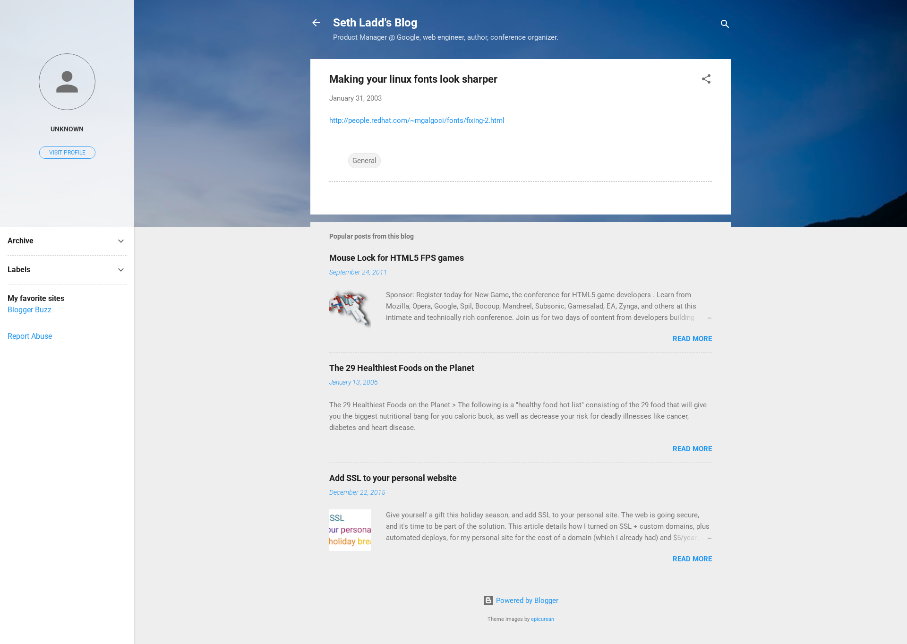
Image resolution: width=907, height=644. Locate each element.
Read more (692, 339)
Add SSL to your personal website (393, 478)
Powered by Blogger (526, 600)
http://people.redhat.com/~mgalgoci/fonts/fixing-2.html (417, 120)
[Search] (725, 25)
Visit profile (67, 152)
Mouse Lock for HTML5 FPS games (396, 258)
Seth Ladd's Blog (375, 22)
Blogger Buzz (29, 309)
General (364, 160)
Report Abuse (30, 336)
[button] (706, 80)
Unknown (67, 129)
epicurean (542, 619)
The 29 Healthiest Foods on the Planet (401, 368)
